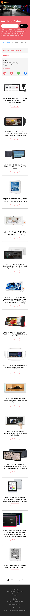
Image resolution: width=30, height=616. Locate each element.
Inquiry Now (15, 106)
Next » (21, 580)
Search (24, 26)
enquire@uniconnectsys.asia (15, 601)
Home (3, 42)
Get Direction (6, 68)
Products (9, 42)
